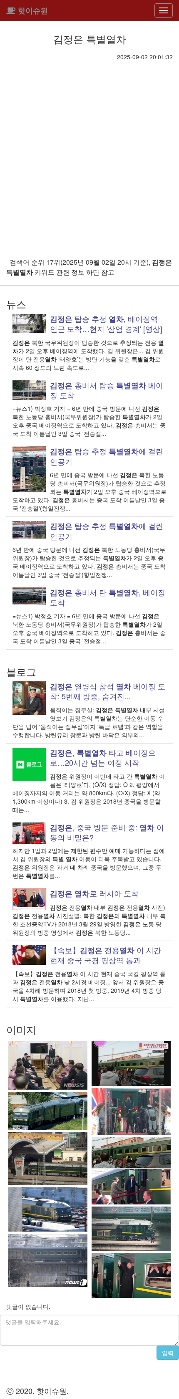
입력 (168, 1352)
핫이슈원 (32, 10)
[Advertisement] (89, 155)
